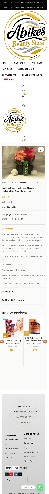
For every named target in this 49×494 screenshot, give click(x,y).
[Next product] (43, 182)
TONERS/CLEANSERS (19, 182)
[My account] (23, 85)
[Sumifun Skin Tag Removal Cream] (13, 328)
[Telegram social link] (21, 219)
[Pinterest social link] (15, 219)
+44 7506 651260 (23, 417)
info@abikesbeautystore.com (24, 411)
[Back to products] (40, 182)
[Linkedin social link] (18, 219)
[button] (4, 162)
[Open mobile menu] (23, 100)
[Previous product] (37, 182)
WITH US (17, 468)
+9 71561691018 (23, 422)
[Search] (23, 90)
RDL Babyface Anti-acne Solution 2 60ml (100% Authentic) (34, 340)
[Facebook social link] (9, 219)
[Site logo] (14, 120)
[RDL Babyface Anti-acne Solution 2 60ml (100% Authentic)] (34, 327)
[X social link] (12, 219)
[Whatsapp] (40, 487)
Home (4, 182)
